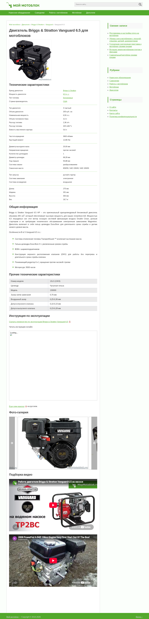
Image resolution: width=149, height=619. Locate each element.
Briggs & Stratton (69, 91)
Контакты (113, 110)
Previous (12, 443)
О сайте (112, 107)
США (65, 101)
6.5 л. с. (66, 94)
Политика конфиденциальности (123, 117)
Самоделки (39, 13)
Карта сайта (114, 113)
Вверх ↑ (139, 617)
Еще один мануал (16, 406)
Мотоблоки (76, 13)
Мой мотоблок (12, 617)
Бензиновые (68, 98)
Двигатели (90, 13)
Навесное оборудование (19, 13)
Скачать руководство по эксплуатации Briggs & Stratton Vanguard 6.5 (38, 322)
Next (94, 443)
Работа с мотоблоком (58, 13)
